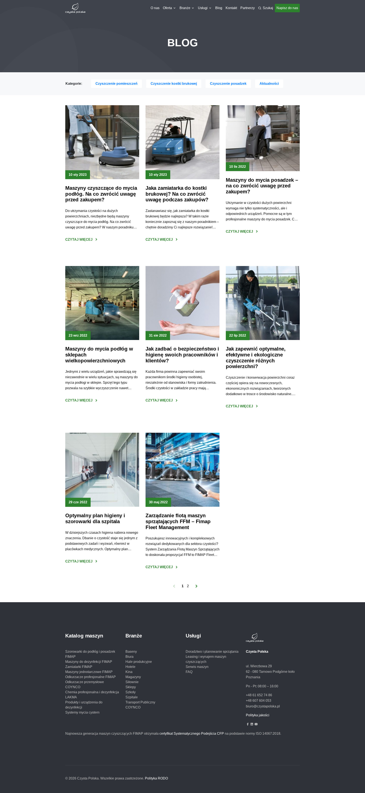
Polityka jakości (257, 715)
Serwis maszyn (197, 667)
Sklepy (130, 687)
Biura (129, 656)
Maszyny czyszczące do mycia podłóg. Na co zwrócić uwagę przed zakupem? (101, 193)
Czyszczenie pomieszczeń (116, 83)
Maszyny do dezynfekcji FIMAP (88, 661)
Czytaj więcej (79, 239)
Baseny (131, 651)
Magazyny (133, 677)
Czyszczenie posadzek (228, 83)
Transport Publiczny (140, 702)
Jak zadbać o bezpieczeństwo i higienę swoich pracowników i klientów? (182, 354)
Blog (218, 8)
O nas (155, 8)
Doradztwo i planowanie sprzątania (212, 651)
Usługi (203, 8)
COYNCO (132, 707)
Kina (128, 672)
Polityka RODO (156, 778)
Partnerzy (247, 8)
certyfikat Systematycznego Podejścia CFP (191, 733)
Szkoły (130, 692)
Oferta (167, 8)
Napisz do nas (287, 8)
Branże (185, 8)
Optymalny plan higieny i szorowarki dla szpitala (95, 518)
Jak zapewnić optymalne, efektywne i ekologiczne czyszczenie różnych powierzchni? (256, 357)
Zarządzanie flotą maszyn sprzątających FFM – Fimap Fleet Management (178, 521)
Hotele (130, 667)
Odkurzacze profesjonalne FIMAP (90, 677)
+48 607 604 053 (258, 700)
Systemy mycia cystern (82, 712)
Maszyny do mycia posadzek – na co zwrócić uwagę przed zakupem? (262, 185)
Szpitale (131, 697)
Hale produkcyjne (138, 661)
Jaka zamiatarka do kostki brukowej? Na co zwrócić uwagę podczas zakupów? (177, 193)
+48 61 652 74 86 (259, 695)
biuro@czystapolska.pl (263, 706)
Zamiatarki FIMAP (78, 667)
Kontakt (231, 8)
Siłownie (132, 682)
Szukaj (268, 8)
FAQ (189, 672)
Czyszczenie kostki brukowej (174, 83)
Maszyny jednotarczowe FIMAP (89, 672)
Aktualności (269, 83)
